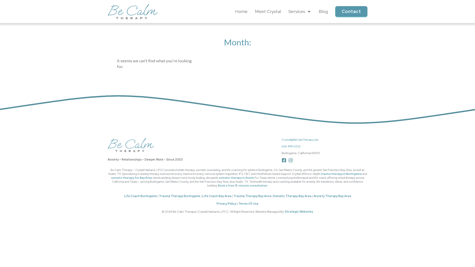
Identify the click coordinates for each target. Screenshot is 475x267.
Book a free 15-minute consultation (242, 185)
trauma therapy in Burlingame (341, 174)
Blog (323, 11)
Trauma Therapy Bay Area (252, 196)
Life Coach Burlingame (140, 196)
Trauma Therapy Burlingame (179, 196)
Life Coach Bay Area (216, 196)
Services (296, 11)
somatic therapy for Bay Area (131, 178)
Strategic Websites (299, 212)
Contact (351, 11)
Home (241, 11)
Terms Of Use (248, 204)
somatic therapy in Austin (236, 178)
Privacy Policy (226, 204)
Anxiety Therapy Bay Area (332, 196)
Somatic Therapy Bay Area (292, 196)
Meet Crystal (268, 11)
